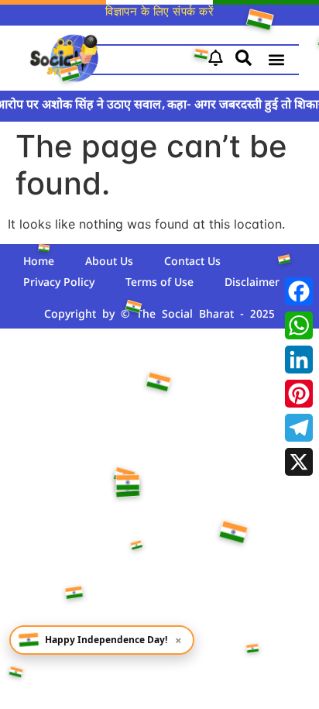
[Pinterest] (299, 394)
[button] (276, 60)
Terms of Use (159, 283)
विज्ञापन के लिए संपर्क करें (159, 12)
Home (38, 262)
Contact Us (192, 262)
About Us (109, 262)
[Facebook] (299, 291)
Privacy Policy (58, 283)
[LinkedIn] (299, 359)
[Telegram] (299, 428)
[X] (299, 462)
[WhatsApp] (299, 325)
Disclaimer (252, 283)
